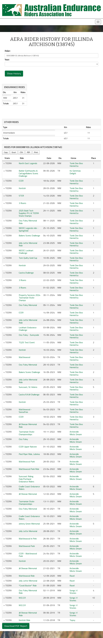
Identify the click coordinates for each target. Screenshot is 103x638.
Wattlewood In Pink (28, 538)
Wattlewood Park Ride (29, 469)
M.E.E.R (22, 597)
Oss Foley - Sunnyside (29, 335)
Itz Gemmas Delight (75, 172)
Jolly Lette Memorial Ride (28, 244)
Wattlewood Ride (27, 575)
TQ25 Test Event (27, 342)
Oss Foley (23, 439)
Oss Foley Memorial (28, 305)
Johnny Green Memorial (29, 523)
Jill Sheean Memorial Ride (28, 425)
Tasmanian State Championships (26, 433)
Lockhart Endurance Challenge (27, 329)
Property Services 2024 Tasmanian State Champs (29, 297)
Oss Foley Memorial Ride (28, 222)
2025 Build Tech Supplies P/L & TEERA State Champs (29, 213)
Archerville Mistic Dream (76, 433)
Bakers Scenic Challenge (29, 235)
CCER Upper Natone (28, 446)
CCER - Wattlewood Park (28, 555)
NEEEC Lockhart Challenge (26, 252)
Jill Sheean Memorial (28, 494)
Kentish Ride (24, 620)
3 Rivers (22, 203)
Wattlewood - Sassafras (25, 411)
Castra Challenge (26, 272)
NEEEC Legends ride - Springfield (28, 229)
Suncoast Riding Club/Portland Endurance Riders (26, 479)
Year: (7, 59)
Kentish (22, 188)
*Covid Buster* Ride (28, 585)
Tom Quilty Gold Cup (28, 257)
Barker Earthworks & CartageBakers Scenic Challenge (28, 173)
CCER (21, 180)
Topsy (72, 620)
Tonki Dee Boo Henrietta (76, 164)
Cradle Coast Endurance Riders (29, 488)
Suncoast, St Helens (28, 387)
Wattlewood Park (27, 461)
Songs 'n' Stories (74, 592)
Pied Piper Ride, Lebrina (29, 454)
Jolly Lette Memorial (28, 531)
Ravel (72, 575)
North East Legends (28, 163)
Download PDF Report (15, 626)
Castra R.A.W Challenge (29, 394)
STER (21, 195)
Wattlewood (24, 357)
